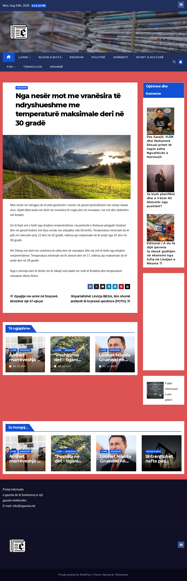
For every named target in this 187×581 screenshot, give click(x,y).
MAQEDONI (22, 88)
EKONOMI (77, 57)
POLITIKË (98, 57)
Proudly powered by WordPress (75, 574)
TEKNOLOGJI (32, 66)
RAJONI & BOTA (50, 57)
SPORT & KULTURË (150, 57)
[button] (174, 61)
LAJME (24, 57)
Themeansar (121, 574)
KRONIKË (56, 66)
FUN (10, 66)
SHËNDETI (120, 57)
